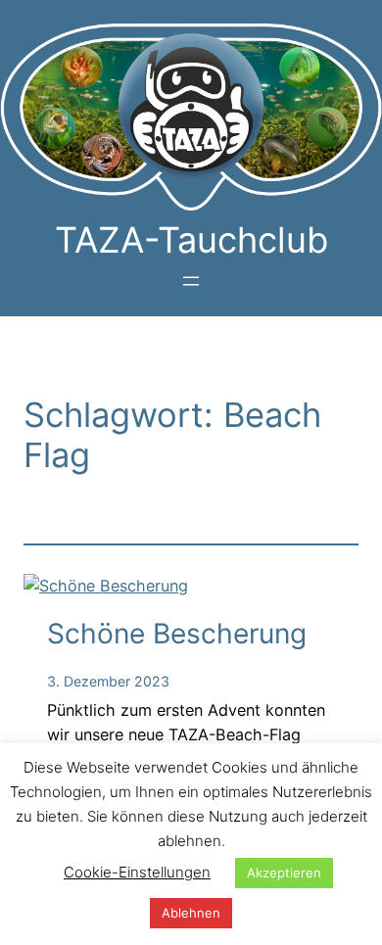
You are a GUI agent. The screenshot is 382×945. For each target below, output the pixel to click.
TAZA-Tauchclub (191, 239)
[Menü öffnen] (191, 281)
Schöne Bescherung (177, 634)
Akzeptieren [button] (284, 872)
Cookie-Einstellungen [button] (137, 872)
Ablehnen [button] (191, 913)
